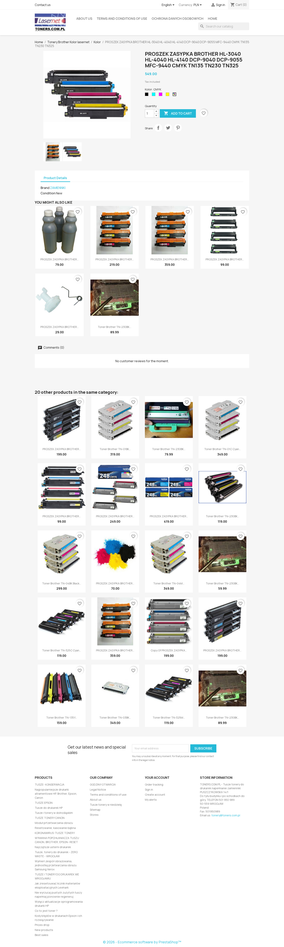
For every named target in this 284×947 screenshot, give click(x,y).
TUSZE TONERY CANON (50, 818)
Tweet (168, 128)
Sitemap (95, 809)
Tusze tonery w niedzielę (106, 804)
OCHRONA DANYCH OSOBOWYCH (177, 18)
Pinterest (178, 128)
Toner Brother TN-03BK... (115, 717)
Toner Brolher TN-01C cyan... (222, 449)
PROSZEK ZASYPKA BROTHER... (59, 259)
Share (158, 128)
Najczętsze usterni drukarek (53, 847)
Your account (157, 777)
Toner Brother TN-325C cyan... (61, 650)
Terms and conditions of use (122, 18)
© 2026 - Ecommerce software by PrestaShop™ (142, 942)
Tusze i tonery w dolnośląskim (54, 813)
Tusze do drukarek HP (49, 808)
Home (212, 18)
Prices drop (42, 925)
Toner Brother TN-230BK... (114, 327)
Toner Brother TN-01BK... (115, 449)
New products (44, 930)
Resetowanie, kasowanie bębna (55, 828)
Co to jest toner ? (46, 911)
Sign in (149, 789)
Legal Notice (98, 789)
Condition (48, 193)
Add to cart (178, 113)
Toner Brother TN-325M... (169, 717)
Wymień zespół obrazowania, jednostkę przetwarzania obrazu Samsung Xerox (56, 865)
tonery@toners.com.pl (226, 815)
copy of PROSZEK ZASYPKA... (169, 650)
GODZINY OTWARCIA (103, 784)
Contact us (43, 5)
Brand (45, 188)
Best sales (41, 935)
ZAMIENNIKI (57, 188)
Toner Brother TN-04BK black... (61, 583)
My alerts (151, 799)
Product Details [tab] (55, 178)
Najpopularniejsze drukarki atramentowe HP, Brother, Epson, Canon (56, 793)
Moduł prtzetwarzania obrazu (54, 823)
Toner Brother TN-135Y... (61, 717)
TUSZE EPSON (44, 803)
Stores (94, 815)
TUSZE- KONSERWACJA (49, 784)
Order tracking (154, 784)
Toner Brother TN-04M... (168, 583)
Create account (155, 794)
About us (84, 18)
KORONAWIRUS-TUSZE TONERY (55, 833)
